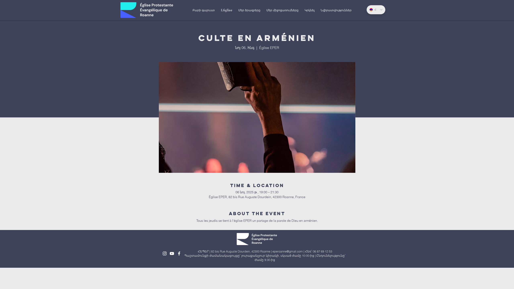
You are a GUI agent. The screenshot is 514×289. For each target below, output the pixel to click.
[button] (226, 10)
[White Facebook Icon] (179, 253)
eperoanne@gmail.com (287, 251)
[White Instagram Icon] (164, 253)
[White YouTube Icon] (171, 253)
